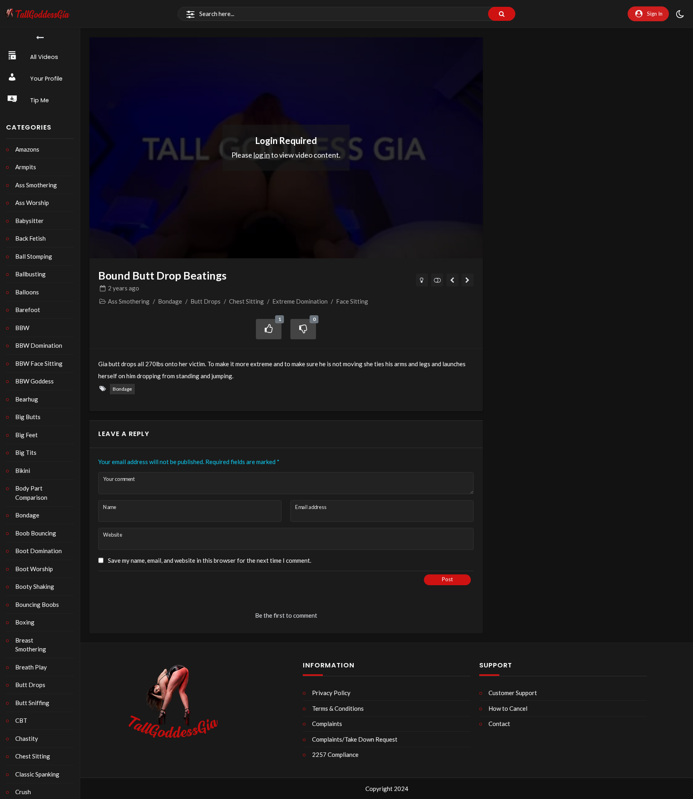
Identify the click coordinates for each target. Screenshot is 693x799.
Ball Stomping (33, 256)
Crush (23, 791)
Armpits (25, 166)
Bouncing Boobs (37, 604)
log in (261, 154)
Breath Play (31, 667)
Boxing (24, 622)
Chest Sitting (32, 756)
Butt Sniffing (32, 702)
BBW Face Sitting (39, 363)
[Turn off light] (422, 280)
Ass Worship (32, 202)
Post (447, 579)
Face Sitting (352, 301)
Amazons (27, 149)
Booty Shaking (34, 586)
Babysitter (29, 220)
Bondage (27, 515)
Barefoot (27, 309)
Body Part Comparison (31, 493)
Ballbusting (30, 274)
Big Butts (28, 416)
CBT (21, 720)
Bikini (22, 470)
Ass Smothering (36, 185)
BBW (22, 327)
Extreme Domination (300, 301)
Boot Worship (34, 568)
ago (123, 288)
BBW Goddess (34, 381)
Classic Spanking (37, 774)
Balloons (27, 292)
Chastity (26, 738)
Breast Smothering (30, 645)
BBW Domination (38, 345)
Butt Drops (30, 684)
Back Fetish (30, 238)
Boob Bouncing (35, 533)
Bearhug (26, 399)
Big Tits (25, 452)
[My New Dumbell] (468, 280)
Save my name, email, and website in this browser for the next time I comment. (209, 560)
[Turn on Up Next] (437, 280)
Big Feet (26, 434)
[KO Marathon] (452, 280)
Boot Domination (38, 550)
